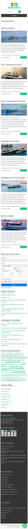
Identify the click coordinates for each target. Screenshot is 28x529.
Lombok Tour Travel (6, 402)
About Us (12, 526)
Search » (14, 285)
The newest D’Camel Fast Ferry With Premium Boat (13, 508)
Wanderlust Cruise (13, 380)
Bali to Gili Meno (5, 477)
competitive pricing (20, 357)
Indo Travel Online (7, 55)
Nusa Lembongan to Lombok (13, 101)
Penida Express (5, 399)
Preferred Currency (6, 279)
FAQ (16, 526)
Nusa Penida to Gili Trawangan (8, 489)
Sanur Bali (3, 517)
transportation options (8, 379)
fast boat (22, 359)
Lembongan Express (6, 396)
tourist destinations (17, 377)
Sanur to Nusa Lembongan (7, 484)
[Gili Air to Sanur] (14, 31)
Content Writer (7, 206)
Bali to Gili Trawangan (6, 475)
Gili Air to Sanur (8, 28)
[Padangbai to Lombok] (14, 144)
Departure (3, 258)
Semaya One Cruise (22, 375)
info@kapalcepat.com (6, 422)
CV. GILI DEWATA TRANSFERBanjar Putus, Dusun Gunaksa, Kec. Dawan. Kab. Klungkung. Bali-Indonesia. (12, 420)
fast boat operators (14, 360)
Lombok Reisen (5, 404)
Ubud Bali (3, 515)
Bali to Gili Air (4, 482)
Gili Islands (16, 366)
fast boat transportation (8, 364)
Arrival (3, 263)
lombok (4, 370)
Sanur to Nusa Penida (6, 487)
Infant (20, 273)
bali (10, 354)
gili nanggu (8, 368)
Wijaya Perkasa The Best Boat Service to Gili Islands (13, 455)
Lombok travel (12, 370)
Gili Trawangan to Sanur (11, 64)
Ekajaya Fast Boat (16, 359)
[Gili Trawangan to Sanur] (14, 68)
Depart (3, 268)
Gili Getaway (8, 366)
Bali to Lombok (7, 216)
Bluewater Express (6, 297)
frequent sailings (18, 364)
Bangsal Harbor (20, 355)
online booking (18, 372)
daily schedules (4, 358)
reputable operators (18, 374)
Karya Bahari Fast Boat (6, 510)
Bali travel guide (11, 355)
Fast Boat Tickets (24, 362)
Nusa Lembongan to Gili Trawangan (9, 491)
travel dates (18, 379)
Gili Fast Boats (5, 391)
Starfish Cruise (4, 377)
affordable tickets (5, 354)
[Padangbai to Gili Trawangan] (14, 181)
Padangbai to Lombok (10, 141)
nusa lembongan (20, 370)
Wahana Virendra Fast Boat (8, 295)
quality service (4, 374)
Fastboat (4, 360)
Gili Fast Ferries (5, 394)
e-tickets (9, 359)
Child (11, 273)
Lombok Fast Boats (6, 389)
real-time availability (10, 374)
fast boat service (12, 362)
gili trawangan (17, 368)
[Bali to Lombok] (14, 219)
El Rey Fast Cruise (5, 512)
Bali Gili (3, 407)
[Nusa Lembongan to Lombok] (14, 104)
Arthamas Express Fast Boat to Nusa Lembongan (13, 328)
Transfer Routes (7, 57)
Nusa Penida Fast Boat (8, 372)
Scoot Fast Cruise (13, 375)
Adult (2, 273)
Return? (18, 268)
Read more (23, 57)
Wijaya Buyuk (23, 380)
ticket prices (10, 377)
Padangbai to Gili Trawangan (13, 177)
